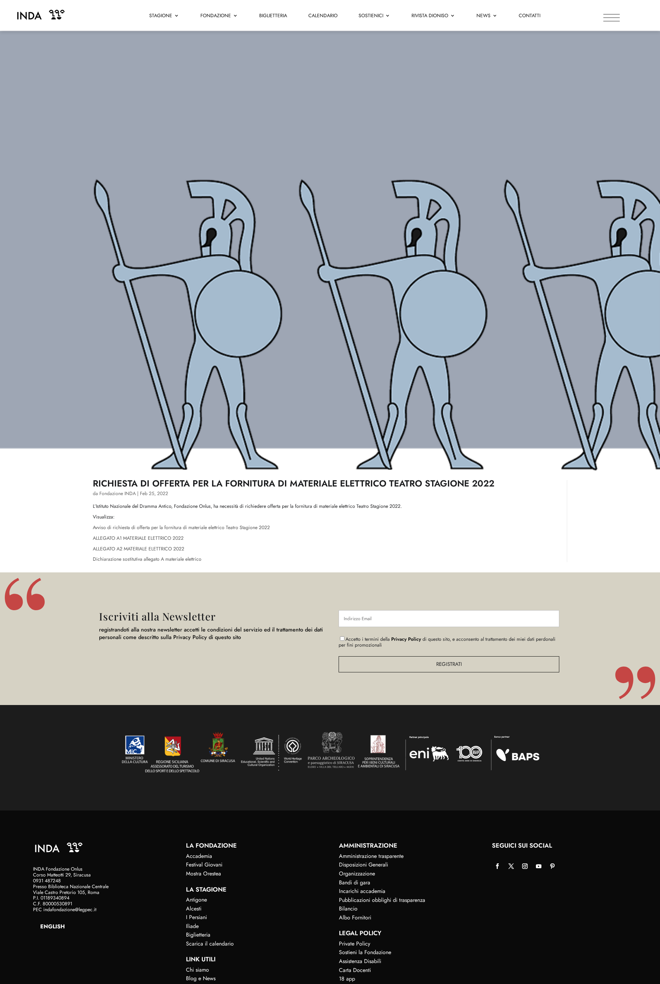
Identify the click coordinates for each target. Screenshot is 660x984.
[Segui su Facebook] (497, 866)
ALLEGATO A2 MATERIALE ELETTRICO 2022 (138, 548)
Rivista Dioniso (429, 16)
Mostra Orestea (203, 873)
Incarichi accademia (362, 891)
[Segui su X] (511, 866)
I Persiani (196, 917)
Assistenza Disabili (360, 961)
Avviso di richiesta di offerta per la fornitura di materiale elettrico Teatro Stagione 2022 (181, 527)
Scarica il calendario (210, 944)
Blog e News (201, 978)
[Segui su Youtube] (538, 866)
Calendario (323, 16)
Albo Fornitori (355, 917)
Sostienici (371, 16)
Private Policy (354, 944)
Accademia (199, 856)
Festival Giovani (204, 865)
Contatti (529, 16)
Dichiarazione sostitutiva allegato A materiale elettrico (147, 559)
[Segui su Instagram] (524, 866)
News (483, 16)
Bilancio (348, 909)
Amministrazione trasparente (371, 856)
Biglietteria (273, 16)
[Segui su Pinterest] (552, 866)
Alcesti (193, 909)
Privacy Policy (406, 639)
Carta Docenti (355, 970)
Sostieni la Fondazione (365, 952)
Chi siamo (197, 970)
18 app (347, 979)
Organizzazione (357, 873)
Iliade (192, 926)
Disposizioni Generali (363, 865)
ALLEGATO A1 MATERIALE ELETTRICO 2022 (138, 538)
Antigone (196, 900)
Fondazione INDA (117, 493)
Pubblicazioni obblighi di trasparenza (382, 900)
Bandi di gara (354, 882)
